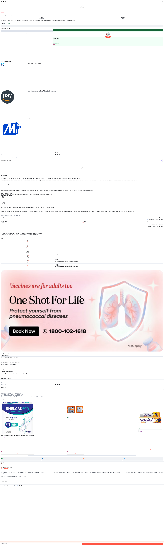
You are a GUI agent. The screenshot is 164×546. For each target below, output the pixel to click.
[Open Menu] (1, 1)
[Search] (160, 1)
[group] (82, 6)
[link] (4, 1)
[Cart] (162, 1)
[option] (3, 157)
